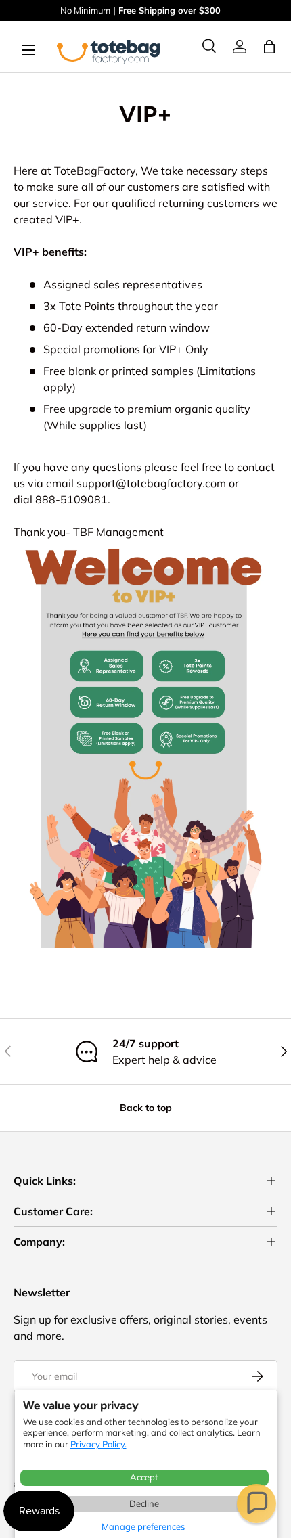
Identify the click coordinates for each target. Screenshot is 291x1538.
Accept (144, 1477)
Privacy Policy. (98, 1444)
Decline (144, 1503)
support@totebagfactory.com (151, 483)
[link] (239, 47)
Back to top (146, 1108)
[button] (256, 1503)
